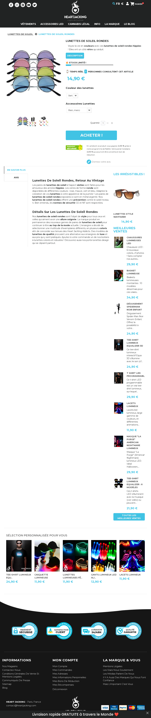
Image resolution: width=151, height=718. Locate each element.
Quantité (95, 123)
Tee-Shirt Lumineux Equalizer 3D (135, 343)
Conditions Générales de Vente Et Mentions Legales (20, 675)
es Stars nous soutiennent (118, 670)
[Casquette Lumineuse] (47, 556)
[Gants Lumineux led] (103, 556)
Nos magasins (9, 666)
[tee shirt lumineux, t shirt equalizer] (118, 483)
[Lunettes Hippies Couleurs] (22, 121)
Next (138, 194)
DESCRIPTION (75, 55)
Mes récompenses (63, 684)
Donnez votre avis (100, 161)
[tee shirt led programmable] (118, 378)
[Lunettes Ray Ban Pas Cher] (126, 194)
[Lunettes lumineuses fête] (75, 556)
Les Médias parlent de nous (118, 673)
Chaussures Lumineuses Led (134, 240)
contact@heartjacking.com (21, 705)
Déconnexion (59, 689)
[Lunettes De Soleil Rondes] (33, 121)
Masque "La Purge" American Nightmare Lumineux (134, 442)
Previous (115, 194)
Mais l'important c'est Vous (118, 684)
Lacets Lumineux (130, 574)
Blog (4, 687)
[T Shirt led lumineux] (118, 344)
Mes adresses (60, 673)
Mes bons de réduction (65, 681)
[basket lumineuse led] (118, 275)
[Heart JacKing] (75, 16)
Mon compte (59, 666)
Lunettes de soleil (20, 34)
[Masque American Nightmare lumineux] (118, 441)
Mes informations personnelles (69, 677)
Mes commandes (62, 670)
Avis (16, 177)
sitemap (7, 684)
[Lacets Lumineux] (118, 408)
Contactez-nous (11, 670)
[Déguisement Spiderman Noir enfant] (118, 308)
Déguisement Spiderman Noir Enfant (135, 306)
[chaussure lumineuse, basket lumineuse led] (118, 242)
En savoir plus (16, 170)
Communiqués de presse (16, 680)
